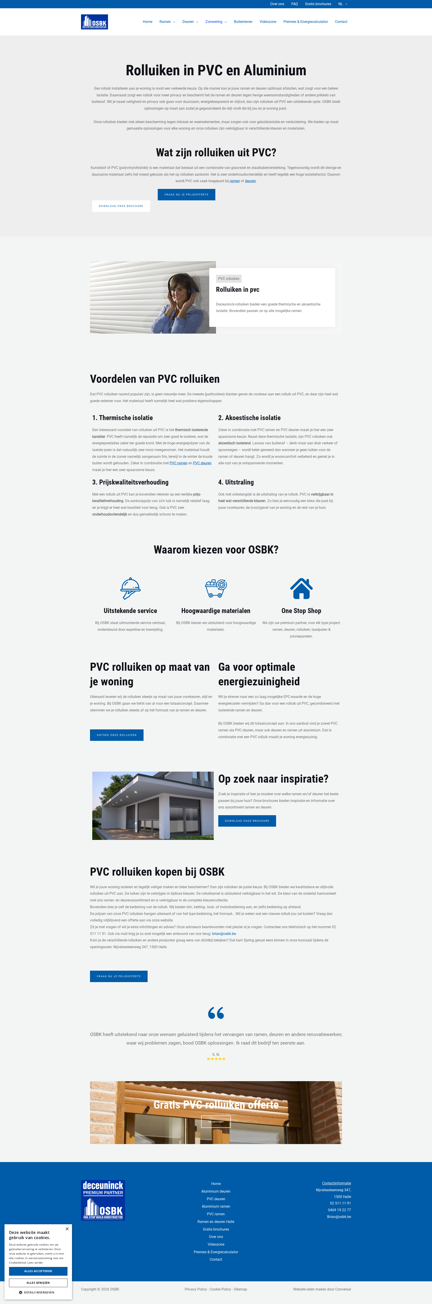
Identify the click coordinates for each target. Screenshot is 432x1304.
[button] (38, 1292)
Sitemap (240, 1289)
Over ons (277, 4)
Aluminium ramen (216, 1206)
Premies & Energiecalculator (216, 1252)
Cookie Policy (220, 1289)
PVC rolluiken (228, 279)
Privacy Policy (196, 1289)
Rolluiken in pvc (237, 289)
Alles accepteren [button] (38, 1271)
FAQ (294, 4)
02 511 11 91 (340, 1203)
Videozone (216, 1244)
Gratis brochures (318, 4)
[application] (173, 21)
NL (340, 4)
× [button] (67, 1229)
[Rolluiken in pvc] (153, 297)
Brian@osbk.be (339, 1217)
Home (216, 1184)
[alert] (38, 1262)
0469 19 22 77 (339, 1210)
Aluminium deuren (215, 1191)
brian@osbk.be (224, 934)
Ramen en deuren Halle (216, 1222)
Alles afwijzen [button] (38, 1283)
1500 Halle (342, 1197)
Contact (216, 1259)
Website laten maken (309, 1289)
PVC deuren (216, 1199)
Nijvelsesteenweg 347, (333, 1190)
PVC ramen (216, 1214)
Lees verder (35, 1262)
